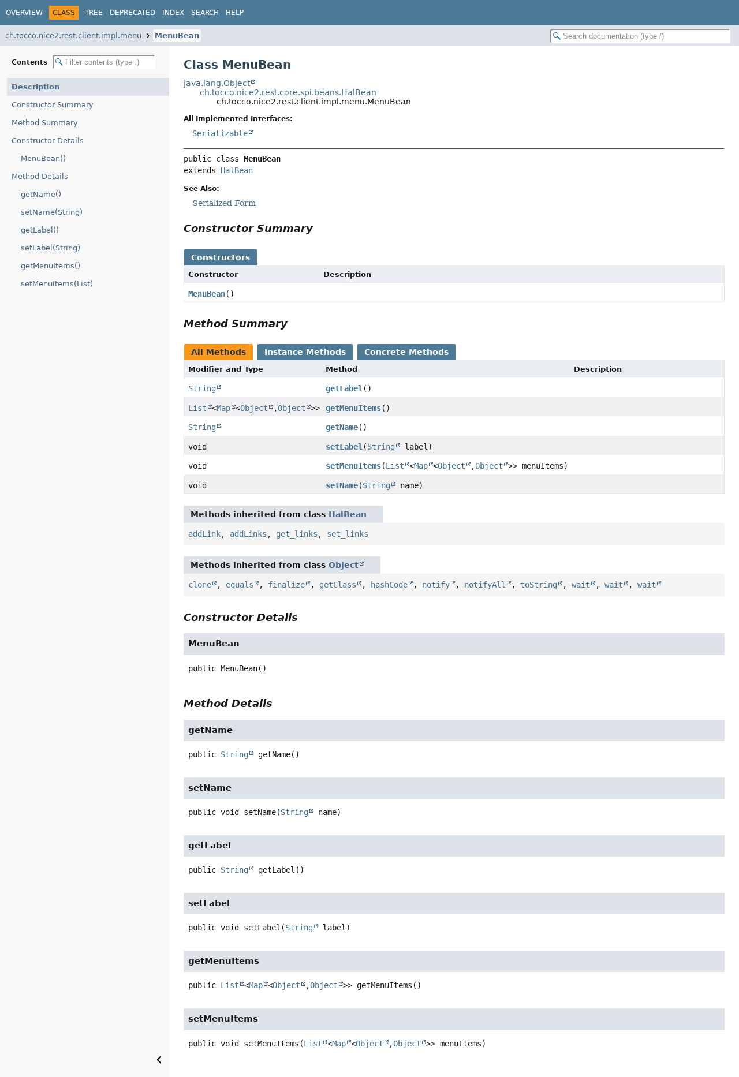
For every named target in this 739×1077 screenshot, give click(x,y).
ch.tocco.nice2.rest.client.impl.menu (73, 35)
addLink (204, 533)
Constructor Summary (53, 104)
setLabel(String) (50, 248)
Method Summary (45, 122)
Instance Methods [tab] (305, 352)
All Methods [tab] (218, 352)
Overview (24, 13)
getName (342, 427)
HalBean (237, 170)
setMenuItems (353, 465)
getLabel (344, 388)
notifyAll (485, 584)
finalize (286, 584)
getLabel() (40, 230)
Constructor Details (48, 140)
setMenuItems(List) (57, 283)
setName (342, 485)
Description (35, 87)
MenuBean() (43, 158)
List (197, 408)
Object (254, 408)
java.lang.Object (217, 83)
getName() (41, 194)
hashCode (389, 584)
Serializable (220, 133)
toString (538, 584)
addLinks (248, 533)
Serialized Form (224, 203)
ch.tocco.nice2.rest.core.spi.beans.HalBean (288, 92)
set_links (347, 533)
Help (235, 13)
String (202, 388)
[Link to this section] (321, 228)
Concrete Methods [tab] (406, 352)
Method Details (40, 176)
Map (223, 408)
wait (581, 584)
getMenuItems (353, 408)
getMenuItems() (50, 265)
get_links (297, 533)
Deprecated (132, 13)
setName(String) (52, 212)
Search (205, 13)
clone (199, 584)
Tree (94, 13)
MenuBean (177, 35)
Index (173, 13)
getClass (337, 584)
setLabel (344, 446)
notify (436, 584)
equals (239, 584)
